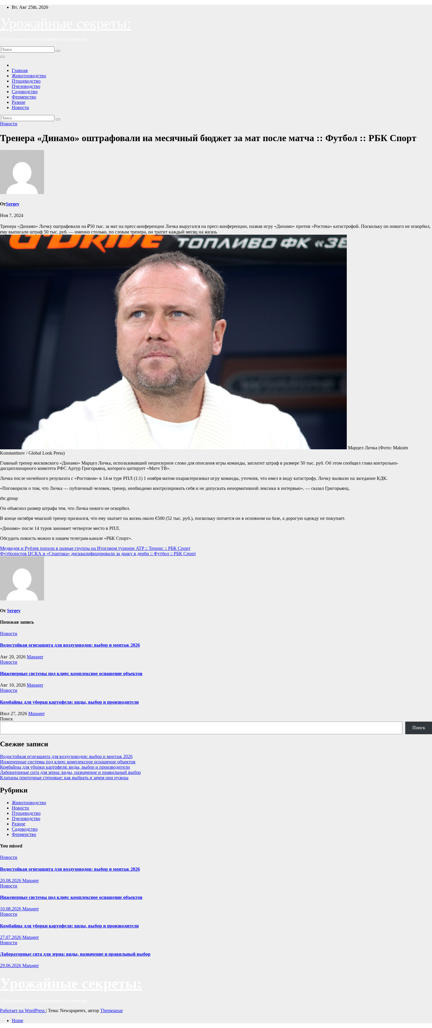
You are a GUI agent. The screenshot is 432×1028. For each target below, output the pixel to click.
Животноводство (29, 75)
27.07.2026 (11, 937)
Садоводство (25, 91)
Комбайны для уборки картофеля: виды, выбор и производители (69, 702)
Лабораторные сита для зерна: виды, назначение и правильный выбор (70, 772)
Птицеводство (26, 81)
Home (17, 1020)
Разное (18, 102)
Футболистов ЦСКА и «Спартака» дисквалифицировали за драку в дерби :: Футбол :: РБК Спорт (98, 553)
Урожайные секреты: (65, 23)
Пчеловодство (26, 86)
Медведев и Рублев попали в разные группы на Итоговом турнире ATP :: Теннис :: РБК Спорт (95, 548)
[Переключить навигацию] (2, 57)
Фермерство (24, 96)
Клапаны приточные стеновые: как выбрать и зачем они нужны (64, 777)
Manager (35, 656)
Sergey (12, 203)
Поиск (6, 718)
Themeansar (111, 1010)
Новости (20, 107)
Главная (20, 70)
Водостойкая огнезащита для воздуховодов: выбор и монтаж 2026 (70, 644)
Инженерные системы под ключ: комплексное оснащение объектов (71, 673)
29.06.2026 (11, 965)
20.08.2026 (11, 880)
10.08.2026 (11, 908)
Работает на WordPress (23, 1010)
